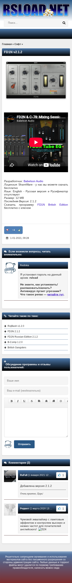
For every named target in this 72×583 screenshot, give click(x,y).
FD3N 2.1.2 (14, 331)
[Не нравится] (7, 230)
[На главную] (36, 8)
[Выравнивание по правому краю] (53, 401)
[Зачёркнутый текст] (31, 401)
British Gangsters (17, 347)
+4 (13, 230)
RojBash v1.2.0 (16, 326)
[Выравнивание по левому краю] (39, 401)
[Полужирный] (11, 401)
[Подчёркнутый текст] (24, 401)
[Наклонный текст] (18, 401)
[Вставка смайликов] (61, 401)
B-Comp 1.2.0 (15, 342)
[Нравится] (19, 230)
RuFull (23, 475)
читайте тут (55, 294)
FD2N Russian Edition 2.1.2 (23, 336)
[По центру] (46, 401)
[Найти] (64, 23)
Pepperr (24, 508)
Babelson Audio (33, 181)
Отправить (24, 444)
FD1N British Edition (52, 204)
